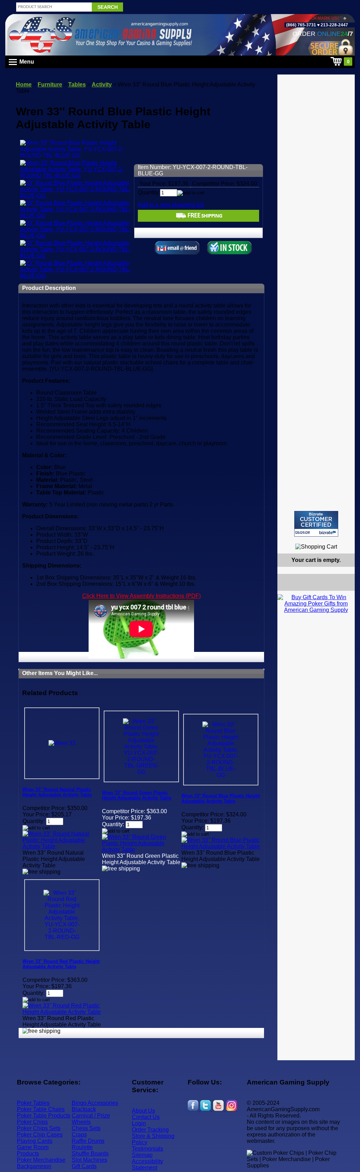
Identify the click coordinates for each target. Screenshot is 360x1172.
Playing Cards (34, 1141)
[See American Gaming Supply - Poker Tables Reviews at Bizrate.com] (316, 524)
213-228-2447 (334, 24)
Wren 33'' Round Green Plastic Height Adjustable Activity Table (136, 795)
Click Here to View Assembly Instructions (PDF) (141, 596)
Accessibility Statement (147, 1164)
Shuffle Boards (90, 1154)
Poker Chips (32, 1122)
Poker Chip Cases (40, 1135)
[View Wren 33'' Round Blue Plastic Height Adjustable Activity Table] (220, 846)
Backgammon (34, 1166)
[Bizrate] (345, 540)
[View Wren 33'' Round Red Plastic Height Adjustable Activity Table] (61, 1012)
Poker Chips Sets (38, 1128)
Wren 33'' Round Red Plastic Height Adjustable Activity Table (60, 964)
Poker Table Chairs (41, 1109)
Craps (79, 1135)
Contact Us (146, 1117)
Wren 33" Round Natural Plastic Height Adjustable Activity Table (57, 792)
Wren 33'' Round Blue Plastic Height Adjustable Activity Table (220, 798)
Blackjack (84, 1109)
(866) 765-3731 (301, 24)
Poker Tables (33, 1103)
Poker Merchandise (41, 1160)
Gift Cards (84, 1166)
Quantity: (149, 192)
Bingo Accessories (95, 1103)
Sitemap (142, 1155)
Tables (77, 85)
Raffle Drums (88, 1141)
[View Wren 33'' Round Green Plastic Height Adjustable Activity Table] (141, 850)
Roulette (82, 1147)
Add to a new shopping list (171, 205)
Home (24, 85)
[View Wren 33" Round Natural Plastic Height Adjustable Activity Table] (61, 846)
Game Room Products (33, 1150)
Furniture (50, 85)
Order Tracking (150, 1130)
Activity (102, 85)
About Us (143, 1111)
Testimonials (147, 1149)
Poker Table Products (43, 1116)
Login (139, 1123)
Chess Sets (86, 1128)
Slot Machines (89, 1160)
